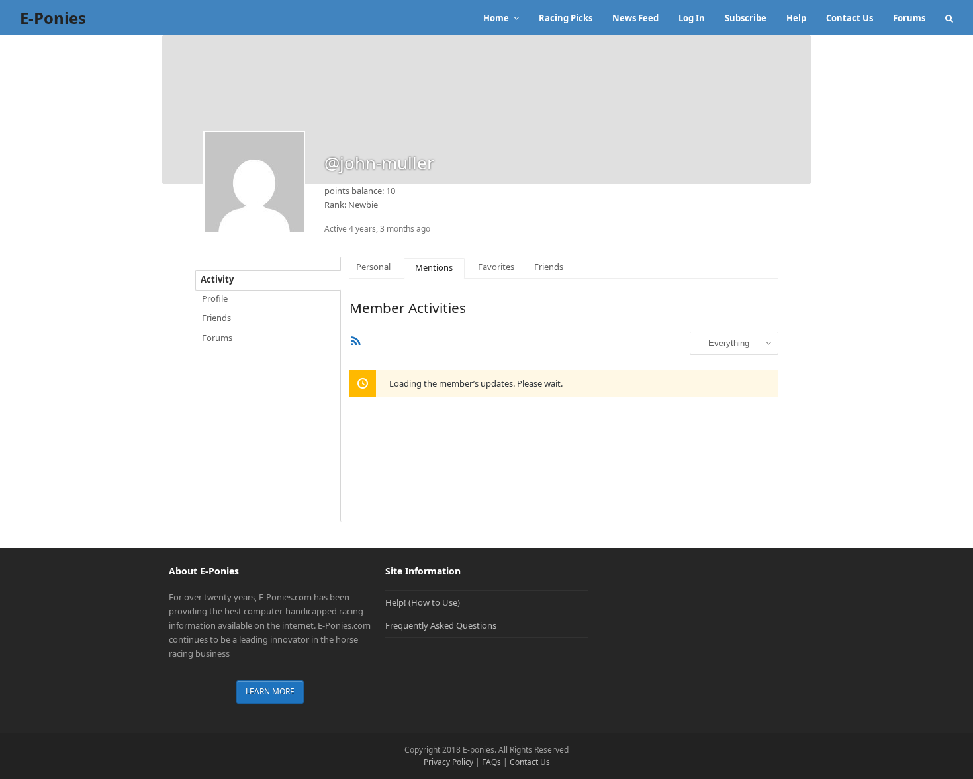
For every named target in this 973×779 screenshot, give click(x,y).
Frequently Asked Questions (440, 625)
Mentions (434, 267)
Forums (217, 338)
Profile (215, 298)
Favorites (496, 267)
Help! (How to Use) (422, 602)
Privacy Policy (448, 762)
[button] (949, 17)
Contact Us (530, 762)
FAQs (491, 762)
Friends (216, 318)
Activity (217, 279)
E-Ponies (53, 17)
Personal (373, 267)
